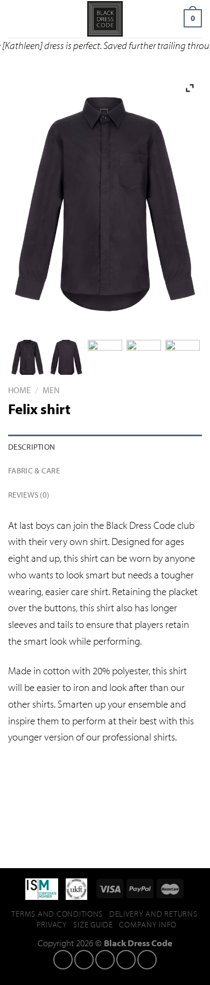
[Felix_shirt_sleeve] (105, 357)
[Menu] (16, 18)
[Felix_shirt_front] (27, 357)
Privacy (52, 924)
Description (31, 446)
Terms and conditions (57, 914)
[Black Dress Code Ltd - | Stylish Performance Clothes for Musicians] (105, 19)
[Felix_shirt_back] (66, 357)
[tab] (105, 447)
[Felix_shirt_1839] (144, 357)
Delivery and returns (153, 914)
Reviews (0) (28, 494)
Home (19, 389)
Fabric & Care (34, 470)
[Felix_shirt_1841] (182, 357)
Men (51, 389)
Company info (148, 924)
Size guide (93, 924)
